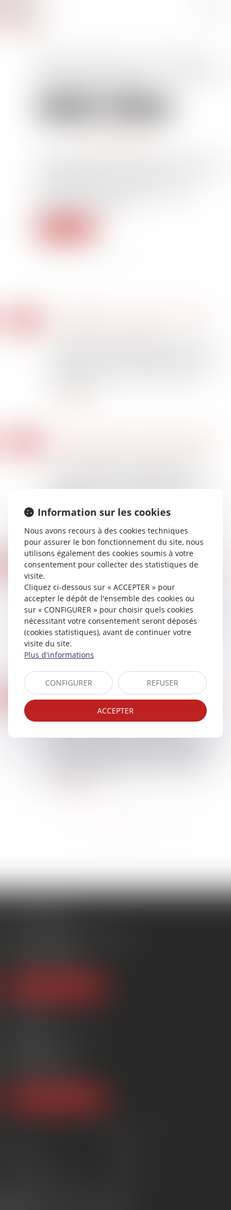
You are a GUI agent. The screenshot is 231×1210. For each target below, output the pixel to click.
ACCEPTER (115, 710)
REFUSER (162, 683)
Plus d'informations (59, 655)
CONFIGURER (68, 683)
